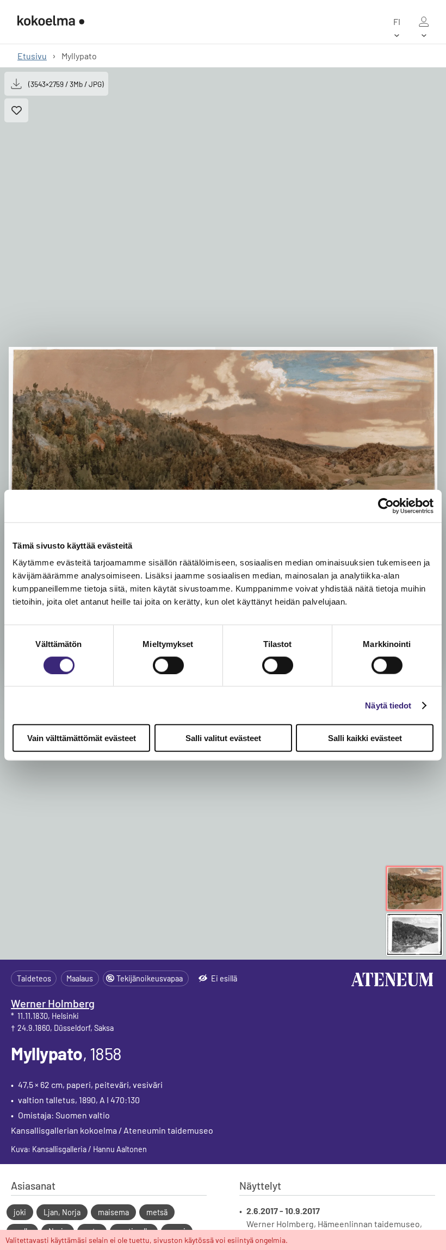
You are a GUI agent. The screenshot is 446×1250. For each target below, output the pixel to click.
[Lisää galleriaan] (16, 110)
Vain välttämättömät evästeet (81, 738)
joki (20, 1212)
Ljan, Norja (62, 1212)
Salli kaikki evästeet (365, 738)
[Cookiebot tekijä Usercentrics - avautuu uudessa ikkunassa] (385, 505)
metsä (157, 1212)
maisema (113, 1212)
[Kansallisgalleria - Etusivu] (51, 22)
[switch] (168, 665)
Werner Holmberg (53, 1003)
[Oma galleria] (423, 21)
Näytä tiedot (388, 705)
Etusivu (32, 56)
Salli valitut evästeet (223, 738)
